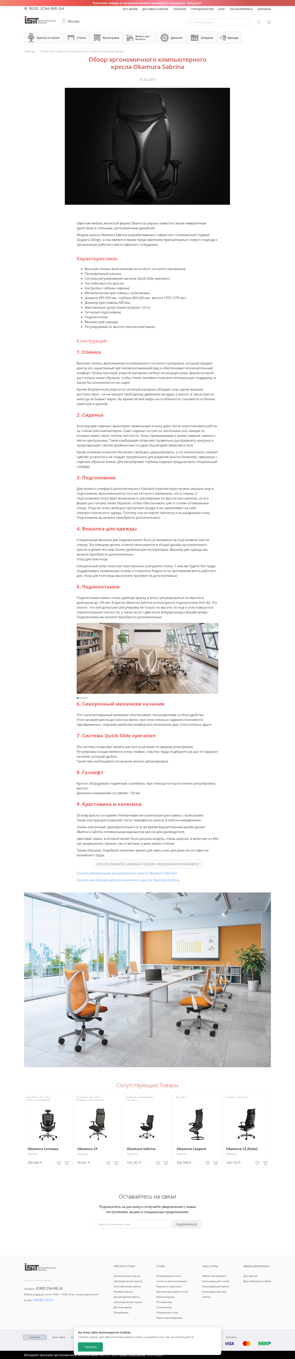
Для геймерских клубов (257, 1281)
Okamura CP (87, 1149)
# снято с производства (38, 1099)
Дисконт (177, 38)
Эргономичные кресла (127, 1276)
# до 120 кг (44, 1097)
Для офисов (250, 1276)
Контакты (264, 9)
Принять (90, 1347)
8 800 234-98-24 (44, 8)
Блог (222, 9)
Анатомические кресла (127, 1286)
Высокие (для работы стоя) (172, 1291)
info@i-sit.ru (38, 1299)
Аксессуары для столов (215, 1281)
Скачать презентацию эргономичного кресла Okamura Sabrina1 (127, 873)
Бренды (233, 38)
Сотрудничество (202, 9)
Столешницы (164, 1307)
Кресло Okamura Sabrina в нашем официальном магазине (147, 864)
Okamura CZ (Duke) (241, 1149)
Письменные (164, 1302)
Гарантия (179, 9)
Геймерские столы (167, 1312)
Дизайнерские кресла (127, 1297)
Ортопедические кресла (128, 1281)
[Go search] (190, 22)
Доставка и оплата (155, 9)
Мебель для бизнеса (142, 38)
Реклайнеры (121, 1312)
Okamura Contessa (42, 1149)
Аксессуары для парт (214, 1291)
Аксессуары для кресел (215, 1286)
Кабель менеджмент (214, 1276)
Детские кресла (123, 1307)
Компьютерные (165, 1297)
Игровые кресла (123, 1291)
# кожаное (230, 1097)
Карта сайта (58, 1337)
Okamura (32, 1154)
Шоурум (207, 38)
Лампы (206, 1297)
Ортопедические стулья (128, 1302)
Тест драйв (130, 9)
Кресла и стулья (48, 38)
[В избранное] (59, 1162)
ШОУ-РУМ (35, 1337)
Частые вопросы (241, 9)
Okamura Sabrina (141, 1149)
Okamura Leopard (191, 1149)
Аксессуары (111, 38)
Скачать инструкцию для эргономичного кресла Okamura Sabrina (128, 880)
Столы (81, 38)
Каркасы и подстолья (168, 1286)
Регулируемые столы (168, 1276)
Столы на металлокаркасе (171, 1281)
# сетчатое (32, 1097)
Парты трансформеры (169, 1317)
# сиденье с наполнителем (89, 1099)
